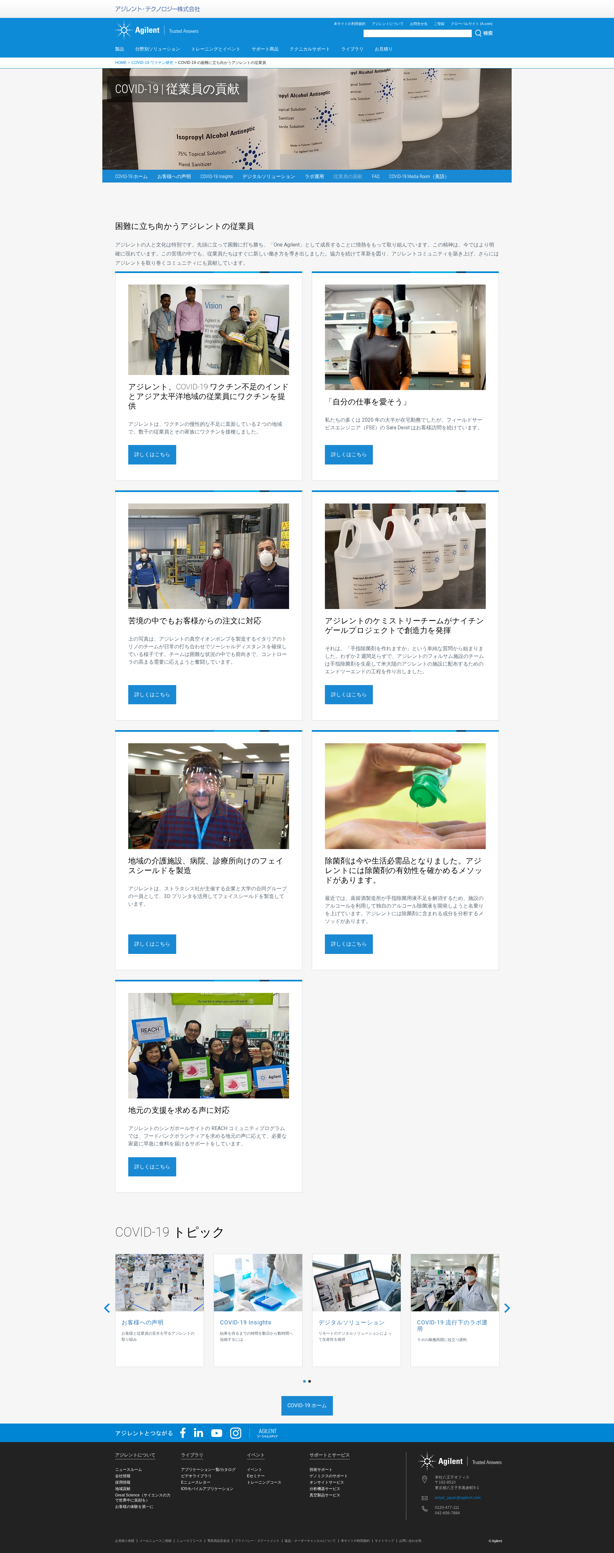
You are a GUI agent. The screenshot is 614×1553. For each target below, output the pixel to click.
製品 (119, 48)
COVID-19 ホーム (131, 176)
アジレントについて (388, 24)
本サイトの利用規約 (350, 24)
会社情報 (122, 1476)
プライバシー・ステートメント (257, 1540)
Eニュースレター (195, 1482)
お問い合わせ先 (410, 1540)
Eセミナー (256, 1476)
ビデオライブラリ (196, 1476)
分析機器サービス (325, 1489)
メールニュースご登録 (155, 1540)
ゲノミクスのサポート (329, 1476)
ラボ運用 (314, 176)
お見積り (384, 48)
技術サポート (321, 1469)
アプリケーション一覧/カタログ (208, 1469)
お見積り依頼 (124, 1540)
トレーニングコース (264, 1482)
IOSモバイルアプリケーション (207, 1489)
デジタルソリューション (268, 176)
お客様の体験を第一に (134, 1506)
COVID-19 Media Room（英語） (419, 176)
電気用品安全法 (218, 1540)
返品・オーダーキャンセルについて (310, 1540)
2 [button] (311, 1381)
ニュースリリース (189, 1540)
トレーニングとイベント (215, 48)
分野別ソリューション (157, 48)
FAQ (376, 176)
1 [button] (306, 1381)
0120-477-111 (447, 1507)
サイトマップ (384, 1540)
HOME (121, 62)
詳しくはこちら (152, 454)
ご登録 (439, 24)
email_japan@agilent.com (458, 1497)
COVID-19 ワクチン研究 (152, 62)
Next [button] (507, 1310)
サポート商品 (265, 48)
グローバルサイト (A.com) (471, 24)
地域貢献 (122, 1489)
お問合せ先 (419, 24)
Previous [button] (107, 1305)
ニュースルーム (128, 1469)
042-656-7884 (447, 1513)
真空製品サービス (325, 1495)
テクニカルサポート (310, 48)
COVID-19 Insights (217, 176)
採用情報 (122, 1482)
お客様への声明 (174, 176)
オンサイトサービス (327, 1482)
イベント (254, 1469)
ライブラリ (352, 48)
